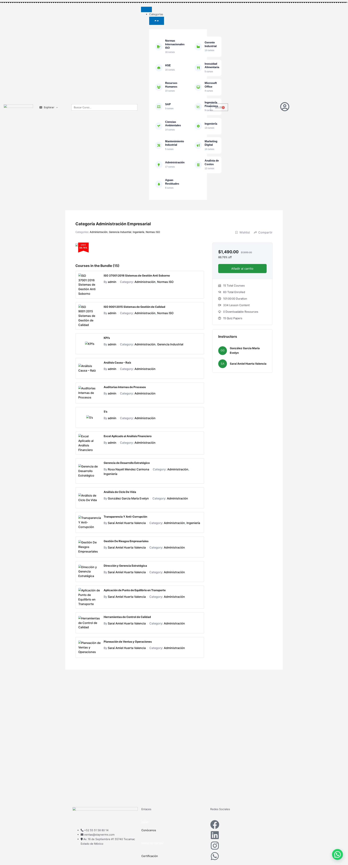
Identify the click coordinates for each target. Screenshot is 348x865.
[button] (337, 854)
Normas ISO (153, 231)
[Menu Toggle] (146, 9)
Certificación (149, 856)
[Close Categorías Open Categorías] (156, 21)
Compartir (265, 232)
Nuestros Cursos (152, 843)
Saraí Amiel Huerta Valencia (127, 523)
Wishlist (244, 232)
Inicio (144, 822)
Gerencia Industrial (120, 231)
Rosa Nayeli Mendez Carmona (128, 469)
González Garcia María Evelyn (128, 498)
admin (112, 282)
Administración (98, 231)
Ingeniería (138, 231)
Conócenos (149, 830)
